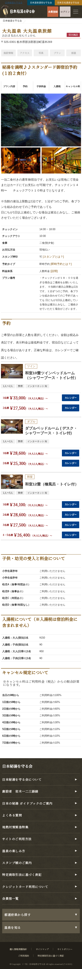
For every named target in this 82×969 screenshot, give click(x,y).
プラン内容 (9, 86)
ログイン (65, 11)
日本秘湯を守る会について (22, 779)
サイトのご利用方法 (17, 839)
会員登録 (53, 11)
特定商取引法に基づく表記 (22, 874)
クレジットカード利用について (25, 886)
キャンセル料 (73, 86)
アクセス (24, 52)
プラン (57, 52)
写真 (41, 52)
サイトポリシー (64, 949)
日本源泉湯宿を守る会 (41, 2)
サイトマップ (42, 949)
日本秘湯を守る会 (13, 2)
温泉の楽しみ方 (13, 851)
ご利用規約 (23, 955)
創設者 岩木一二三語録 (20, 791)
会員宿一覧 (10, 898)
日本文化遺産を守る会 (68, 2)
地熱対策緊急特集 (15, 827)
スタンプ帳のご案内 (17, 862)
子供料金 (41, 86)
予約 (25, 86)
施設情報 (8, 52)
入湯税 (57, 86)
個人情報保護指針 (18, 949)
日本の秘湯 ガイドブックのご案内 (27, 803)
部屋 (73, 52)
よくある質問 (12, 815)
